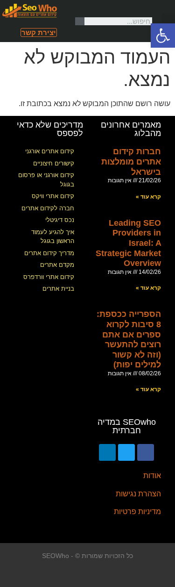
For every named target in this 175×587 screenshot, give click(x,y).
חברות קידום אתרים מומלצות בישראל (131, 161)
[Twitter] (126, 452)
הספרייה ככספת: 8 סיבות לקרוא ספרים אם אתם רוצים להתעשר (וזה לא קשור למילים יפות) (129, 339)
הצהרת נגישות (138, 494)
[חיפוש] (79, 21)
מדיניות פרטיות (137, 511)
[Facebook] (145, 452)
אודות (152, 476)
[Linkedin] (107, 452)
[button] (168, 21)
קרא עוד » (148, 196)
